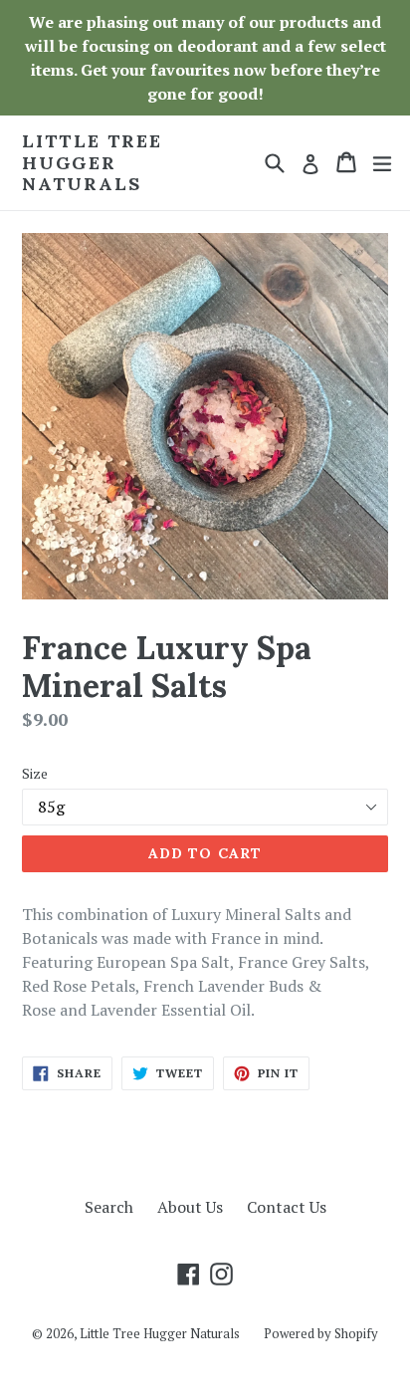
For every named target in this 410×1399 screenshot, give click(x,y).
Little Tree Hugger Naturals (92, 162)
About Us (190, 1207)
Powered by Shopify (321, 1333)
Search (109, 1207)
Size (35, 773)
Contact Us (286, 1207)
